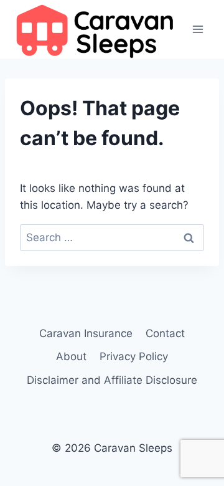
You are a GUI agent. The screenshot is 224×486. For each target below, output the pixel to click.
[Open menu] (197, 29)
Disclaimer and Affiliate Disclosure (112, 380)
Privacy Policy (134, 356)
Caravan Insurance (86, 333)
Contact (165, 333)
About (71, 356)
